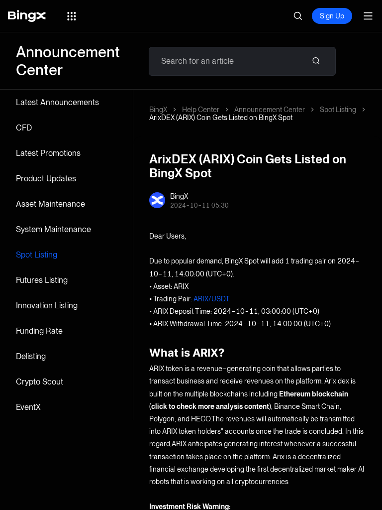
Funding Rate (39, 331)
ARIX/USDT (211, 299)
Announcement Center (269, 110)
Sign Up (332, 16)
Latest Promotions (48, 153)
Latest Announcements (57, 102)
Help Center (200, 110)
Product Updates (46, 178)
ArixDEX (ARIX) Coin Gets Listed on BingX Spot (220, 118)
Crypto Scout (39, 381)
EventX (28, 407)
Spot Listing (36, 254)
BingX (158, 110)
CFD (24, 127)
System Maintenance (53, 229)
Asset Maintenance (50, 204)
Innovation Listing (47, 305)
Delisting (31, 356)
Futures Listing (42, 280)
